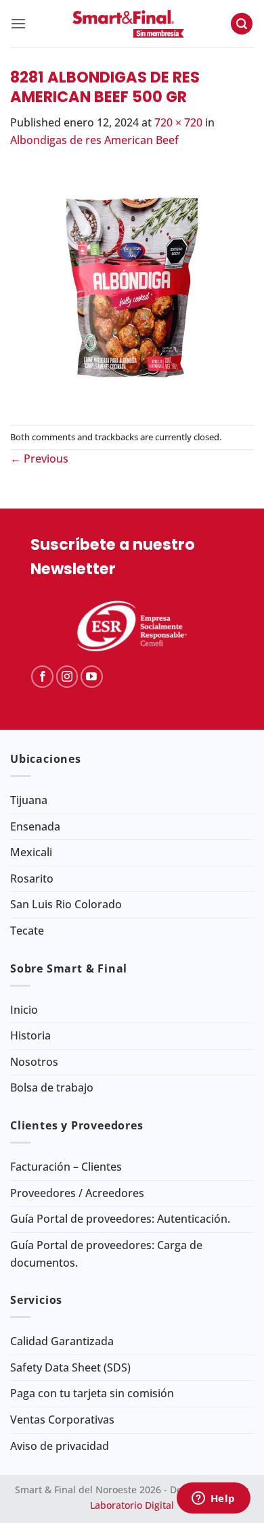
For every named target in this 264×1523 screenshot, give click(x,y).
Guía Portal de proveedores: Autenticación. (120, 1218)
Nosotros (34, 1061)
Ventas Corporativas (62, 1419)
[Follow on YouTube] (92, 676)
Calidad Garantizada (62, 1341)
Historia (30, 1035)
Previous (39, 458)
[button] (18, 23)
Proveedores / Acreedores (77, 1193)
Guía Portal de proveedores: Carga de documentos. (106, 1254)
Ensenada (35, 826)
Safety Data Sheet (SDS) (70, 1367)
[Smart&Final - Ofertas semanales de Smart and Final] (128, 23)
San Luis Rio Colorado (66, 904)
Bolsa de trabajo (51, 1087)
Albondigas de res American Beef (94, 140)
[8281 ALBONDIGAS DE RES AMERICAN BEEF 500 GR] (132, 286)
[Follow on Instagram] (67, 676)
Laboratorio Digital (132, 1505)
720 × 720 (178, 122)
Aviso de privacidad (59, 1445)
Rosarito (31, 878)
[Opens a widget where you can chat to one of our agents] (213, 1499)
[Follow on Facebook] (42, 676)
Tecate (27, 930)
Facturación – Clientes (66, 1166)
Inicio (24, 1009)
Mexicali (31, 852)
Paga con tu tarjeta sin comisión (92, 1393)
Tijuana (28, 800)
